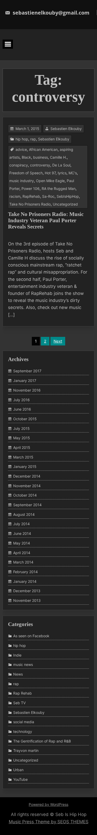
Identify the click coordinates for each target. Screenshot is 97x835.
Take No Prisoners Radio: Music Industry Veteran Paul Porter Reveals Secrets (46, 220)
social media (23, 722)
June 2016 (22, 409)
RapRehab (31, 196)
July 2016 (21, 400)
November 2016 (27, 390)
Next (58, 341)
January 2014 (24, 581)
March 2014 (23, 562)
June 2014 (22, 533)
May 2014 (21, 543)
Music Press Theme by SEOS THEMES (48, 821)
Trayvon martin (26, 751)
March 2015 (23, 457)
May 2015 (21, 438)
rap (33, 139)
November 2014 (27, 486)
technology (22, 731)
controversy (40, 165)
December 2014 (26, 476)
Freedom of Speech (26, 173)
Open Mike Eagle (50, 180)
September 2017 (27, 371)
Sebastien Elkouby (66, 128)
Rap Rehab (22, 693)
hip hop (22, 139)
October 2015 (25, 419)
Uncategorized (65, 204)
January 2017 (24, 380)
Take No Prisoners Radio (30, 204)
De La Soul (61, 165)
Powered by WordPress (48, 804)
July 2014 (21, 524)
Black (26, 157)
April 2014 (21, 553)
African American (43, 149)
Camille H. (58, 157)
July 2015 (21, 428)
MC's (73, 173)
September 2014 (27, 505)
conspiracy (18, 165)
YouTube (20, 779)
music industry (21, 180)
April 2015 (21, 447)
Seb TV (19, 703)
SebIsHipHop (68, 196)
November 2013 (27, 600)
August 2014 (24, 514)
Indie (17, 655)
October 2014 (25, 495)
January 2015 (24, 467)
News (18, 674)
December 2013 (26, 591)
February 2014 (25, 572)
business (40, 157)
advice (21, 149)
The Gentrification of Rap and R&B (42, 741)
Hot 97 (50, 173)
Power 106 (30, 188)
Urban (18, 770)
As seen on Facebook (31, 636)
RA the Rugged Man (59, 188)
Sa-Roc (48, 196)
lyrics (62, 173)
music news (23, 664)
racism (14, 196)
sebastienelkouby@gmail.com (50, 12)
